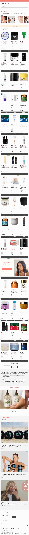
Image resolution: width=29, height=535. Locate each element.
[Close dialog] (28, 259)
